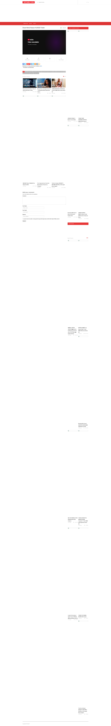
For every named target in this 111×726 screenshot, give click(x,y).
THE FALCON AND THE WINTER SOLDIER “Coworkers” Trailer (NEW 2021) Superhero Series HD (83, 520)
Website (24, 214)
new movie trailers (59, 71)
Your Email (25, 210)
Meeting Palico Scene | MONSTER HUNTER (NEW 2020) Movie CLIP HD (83, 425)
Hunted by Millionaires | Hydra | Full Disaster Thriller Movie (72, 214)
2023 (26, 71)
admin (41, 66)
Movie (30, 23)
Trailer (31, 73)
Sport (34, 23)
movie (54, 71)
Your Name (25, 206)
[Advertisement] (55, 13)
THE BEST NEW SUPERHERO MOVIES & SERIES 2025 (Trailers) (82, 120)
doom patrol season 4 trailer (47, 71)
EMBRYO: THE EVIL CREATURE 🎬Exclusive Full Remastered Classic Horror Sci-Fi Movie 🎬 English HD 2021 (72, 330)
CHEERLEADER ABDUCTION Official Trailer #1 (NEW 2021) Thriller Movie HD (58, 90)
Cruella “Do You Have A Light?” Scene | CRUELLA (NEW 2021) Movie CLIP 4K (73, 617)
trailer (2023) (36, 73)
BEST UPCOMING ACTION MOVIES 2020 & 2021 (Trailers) (72, 519)
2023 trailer (30, 71)
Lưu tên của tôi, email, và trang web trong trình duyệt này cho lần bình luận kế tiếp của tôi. (42, 218)
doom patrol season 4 (37, 71)
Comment (24, 195)
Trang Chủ (25, 23)
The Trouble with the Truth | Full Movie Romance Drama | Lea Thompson (43, 185)
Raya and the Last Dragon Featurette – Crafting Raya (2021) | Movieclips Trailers (44, 90)
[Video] (29, 2)
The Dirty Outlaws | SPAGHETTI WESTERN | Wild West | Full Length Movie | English (58, 185)
